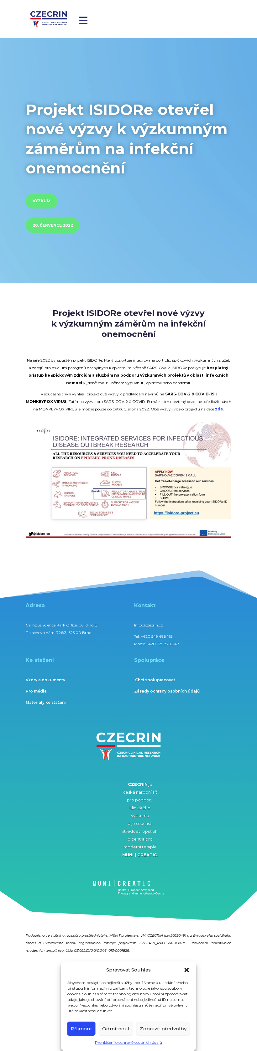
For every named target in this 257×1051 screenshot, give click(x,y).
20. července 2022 (53, 225)
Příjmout (81, 1029)
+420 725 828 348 (162, 643)
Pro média (36, 691)
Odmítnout (116, 1029)
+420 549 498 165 (156, 636)
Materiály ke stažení (46, 702)
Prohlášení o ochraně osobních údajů (128, 1042)
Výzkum (41, 200)
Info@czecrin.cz (148, 625)
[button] (187, 970)
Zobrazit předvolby (163, 1029)
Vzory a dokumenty (45, 679)
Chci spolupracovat (155, 679)
